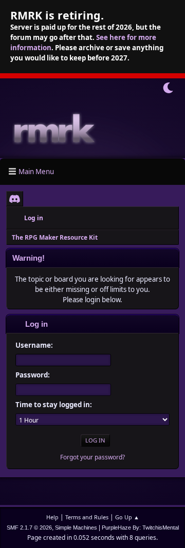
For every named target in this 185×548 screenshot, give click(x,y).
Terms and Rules (86, 517)
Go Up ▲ (127, 517)
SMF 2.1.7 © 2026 (29, 527)
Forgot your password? (92, 457)
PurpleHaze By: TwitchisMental (140, 527)
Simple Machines (76, 527)
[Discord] (15, 199)
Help (52, 517)
